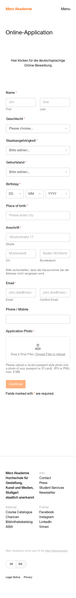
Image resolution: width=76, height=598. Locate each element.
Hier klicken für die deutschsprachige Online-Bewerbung (38, 63)
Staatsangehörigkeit (22, 141)
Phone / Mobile (17, 309)
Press (43, 483)
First (8, 109)
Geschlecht (15, 119)
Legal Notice (13, 577)
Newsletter (47, 493)
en (20, 564)
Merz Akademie (19, 9)
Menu (65, 9)
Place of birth (17, 206)
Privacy (28, 577)
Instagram (46, 517)
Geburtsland (16, 162)
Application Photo (20, 331)
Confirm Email (49, 299)
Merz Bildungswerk (56, 551)
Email (9, 299)
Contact (45, 478)
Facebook (46, 512)
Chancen (12, 517)
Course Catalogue (19, 512)
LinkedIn (45, 522)
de (11, 564)
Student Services (51, 488)
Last (42, 109)
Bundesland (47, 260)
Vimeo (44, 527)
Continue (15, 384)
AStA (9, 527)
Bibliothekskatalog (19, 522)
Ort (8, 260)
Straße (10, 244)
